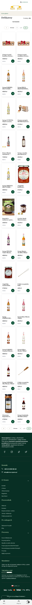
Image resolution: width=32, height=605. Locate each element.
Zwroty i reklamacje (6, 513)
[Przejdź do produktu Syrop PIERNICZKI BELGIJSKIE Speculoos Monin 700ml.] (8, 305)
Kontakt (3, 485)
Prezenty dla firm (6, 540)
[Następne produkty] (29, 428)
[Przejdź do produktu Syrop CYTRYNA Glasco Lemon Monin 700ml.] (8, 109)
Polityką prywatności (11, 578)
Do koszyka (12, 61)
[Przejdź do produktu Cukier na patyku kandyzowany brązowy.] (24, 371)
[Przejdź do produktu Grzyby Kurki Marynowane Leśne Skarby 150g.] (24, 207)
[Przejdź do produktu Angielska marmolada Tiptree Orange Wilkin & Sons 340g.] (8, 272)
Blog (3, 528)
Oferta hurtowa (5, 491)
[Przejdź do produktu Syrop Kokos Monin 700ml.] (24, 338)
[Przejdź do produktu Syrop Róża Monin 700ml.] (24, 305)
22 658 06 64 (25, 2)
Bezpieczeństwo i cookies (8, 511)
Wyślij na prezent (6, 553)
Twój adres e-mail (7, 570)
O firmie (4, 488)
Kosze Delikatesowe (7, 538)
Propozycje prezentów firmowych (10, 545)
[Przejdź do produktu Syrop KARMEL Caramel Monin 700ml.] (8, 338)
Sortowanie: (16, 21)
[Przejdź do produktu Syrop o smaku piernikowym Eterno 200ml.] (24, 141)
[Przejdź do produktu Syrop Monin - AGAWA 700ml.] (24, 240)
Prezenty (4, 551)
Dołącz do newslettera (9, 572)
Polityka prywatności (7, 516)
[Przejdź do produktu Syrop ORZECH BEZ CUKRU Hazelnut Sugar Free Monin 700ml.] (8, 174)
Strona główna (4, 13)
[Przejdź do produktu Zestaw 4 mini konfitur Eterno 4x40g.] (8, 43)
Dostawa (4, 508)
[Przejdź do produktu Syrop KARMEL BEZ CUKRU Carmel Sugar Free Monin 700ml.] (8, 76)
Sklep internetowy (15, 596)
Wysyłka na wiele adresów (8, 543)
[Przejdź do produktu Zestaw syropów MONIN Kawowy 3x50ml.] (24, 109)
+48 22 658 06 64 (10, 469)
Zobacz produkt (12, 93)
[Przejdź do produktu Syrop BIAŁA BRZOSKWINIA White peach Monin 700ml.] (24, 76)
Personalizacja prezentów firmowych (11, 548)
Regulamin (4, 493)
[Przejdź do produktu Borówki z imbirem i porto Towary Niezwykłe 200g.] (8, 207)
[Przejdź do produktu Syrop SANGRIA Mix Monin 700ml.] (8, 371)
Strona (12, 27)
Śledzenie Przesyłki (6, 525)
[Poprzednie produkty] (9, 428)
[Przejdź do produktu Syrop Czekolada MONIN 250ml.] (24, 404)
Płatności (4, 505)
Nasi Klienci (4, 496)
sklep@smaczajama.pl (10, 472)
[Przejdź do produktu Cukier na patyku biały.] (24, 272)
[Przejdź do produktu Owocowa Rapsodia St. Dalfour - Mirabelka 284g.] (8, 404)
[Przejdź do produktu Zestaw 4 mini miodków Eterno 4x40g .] (24, 43)
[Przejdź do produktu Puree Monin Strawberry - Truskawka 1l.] (8, 141)
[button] (15, 481)
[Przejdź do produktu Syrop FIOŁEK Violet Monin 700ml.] (8, 240)
